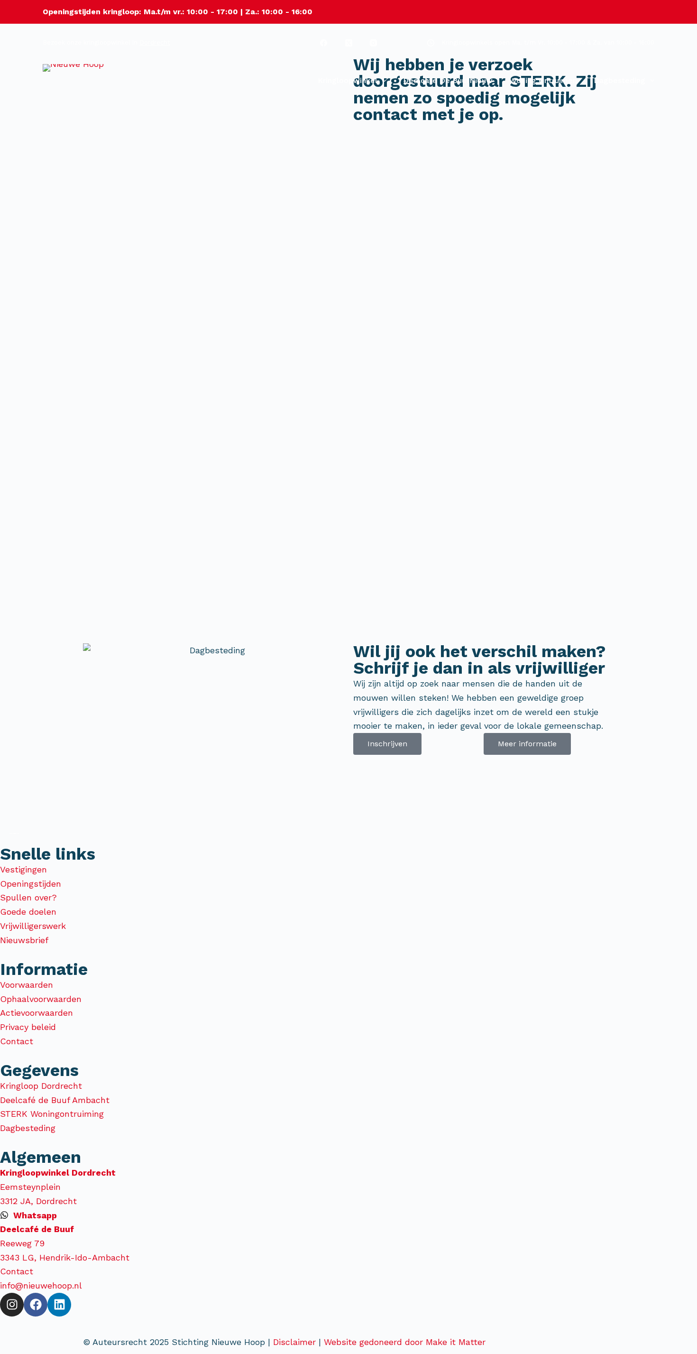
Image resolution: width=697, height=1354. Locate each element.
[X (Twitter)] (348, 43)
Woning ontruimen (543, 80)
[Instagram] (374, 43)
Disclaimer (294, 1342)
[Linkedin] (59, 1305)
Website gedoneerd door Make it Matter (406, 1342)
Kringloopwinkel (347, 80)
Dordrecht (154, 42)
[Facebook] (324, 43)
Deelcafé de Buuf (448, 80)
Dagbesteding (619, 80)
